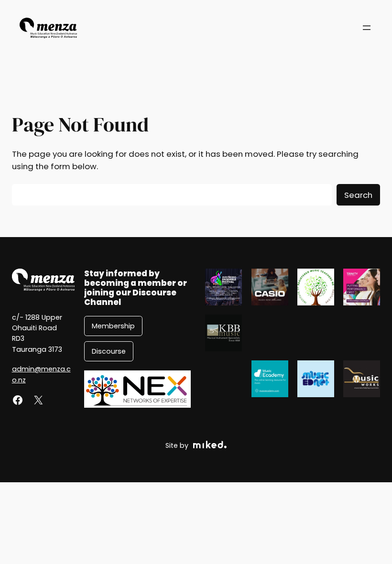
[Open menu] (366, 27)
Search (358, 195)
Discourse (109, 351)
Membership (113, 326)
